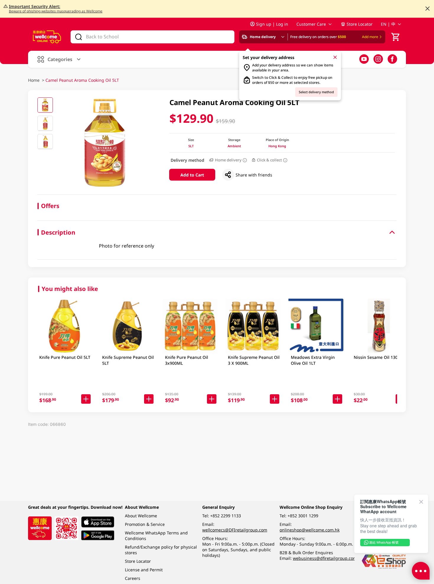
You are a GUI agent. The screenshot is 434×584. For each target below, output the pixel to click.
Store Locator (360, 24)
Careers (132, 578)
